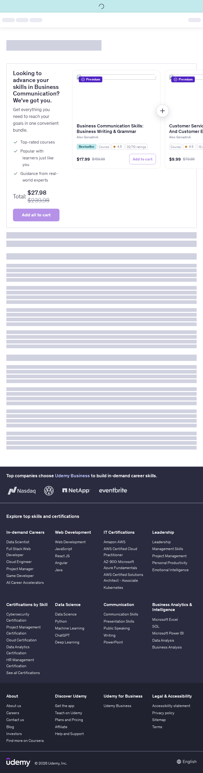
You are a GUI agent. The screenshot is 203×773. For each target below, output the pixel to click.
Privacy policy (163, 712)
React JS (62, 555)
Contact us (15, 719)
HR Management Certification (20, 662)
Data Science (66, 614)
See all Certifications (23, 672)
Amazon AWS (115, 542)
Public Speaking (117, 628)
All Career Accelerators (25, 582)
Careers (12, 712)
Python (61, 621)
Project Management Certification (23, 630)
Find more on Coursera (25, 740)
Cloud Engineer (19, 561)
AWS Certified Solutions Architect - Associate (123, 577)
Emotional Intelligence (170, 569)
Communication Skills (121, 614)
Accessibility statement (171, 705)
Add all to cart (36, 214)
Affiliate (61, 726)
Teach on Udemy (68, 712)
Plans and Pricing (69, 719)
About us (13, 705)
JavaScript (63, 548)
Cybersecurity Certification (17, 617)
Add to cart (143, 159)
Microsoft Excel (165, 619)
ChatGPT (62, 635)
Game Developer (20, 575)
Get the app (64, 705)
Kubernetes (113, 587)
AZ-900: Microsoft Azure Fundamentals (120, 564)
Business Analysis (167, 647)
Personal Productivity (169, 562)
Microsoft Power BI (168, 633)
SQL (155, 626)
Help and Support (69, 733)
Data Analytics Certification (18, 650)
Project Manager (20, 568)
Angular (61, 562)
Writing (110, 635)
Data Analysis (163, 640)
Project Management (169, 555)
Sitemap (159, 719)
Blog (10, 726)
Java (58, 569)
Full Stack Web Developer (18, 551)
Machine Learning (69, 628)
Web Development (70, 542)
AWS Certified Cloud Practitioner (120, 551)
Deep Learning (67, 642)
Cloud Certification (21, 640)
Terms (157, 726)
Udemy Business (72, 476)
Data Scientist (17, 542)
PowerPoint (113, 642)
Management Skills (167, 548)
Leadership (161, 542)
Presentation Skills (119, 621)
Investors (14, 733)
